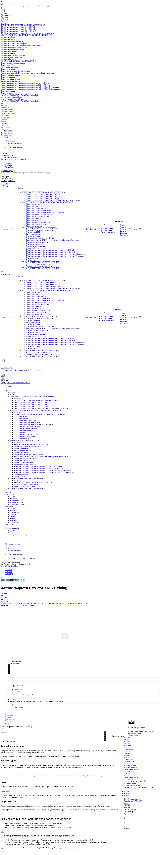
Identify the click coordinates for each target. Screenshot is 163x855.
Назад (14, 392)
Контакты (127, 757)
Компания (13, 510)
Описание (9, 715)
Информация (129, 761)
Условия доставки (130, 767)
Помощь (127, 773)
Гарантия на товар (131, 769)
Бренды (127, 743)
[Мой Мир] (8, 580)
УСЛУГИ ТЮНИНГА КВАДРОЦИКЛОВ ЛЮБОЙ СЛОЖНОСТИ (39, 414)
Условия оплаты (130, 765)
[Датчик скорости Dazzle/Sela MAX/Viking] (81, 636)
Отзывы (8, 717)
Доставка (8, 723)
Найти (127, 805)
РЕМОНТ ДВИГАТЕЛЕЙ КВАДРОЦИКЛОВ (31, 444)
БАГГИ (66, 603)
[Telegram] (24, 580)
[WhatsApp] (17, 580)
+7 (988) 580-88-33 (8, 131)
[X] (11, 580)
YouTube (8, 165)
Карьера (127, 755)
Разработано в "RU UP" (133, 801)
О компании (128, 749)
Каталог (127, 737)
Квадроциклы (6, 603)
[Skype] (21, 580)
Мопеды (41, 603)
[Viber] (14, 580)
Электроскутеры (81, 603)
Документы (128, 759)
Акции (126, 739)
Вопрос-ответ (129, 779)
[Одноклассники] (5, 580)
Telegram (8, 163)
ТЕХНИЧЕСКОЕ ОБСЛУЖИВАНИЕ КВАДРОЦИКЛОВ (36, 400)
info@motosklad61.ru (10, 157)
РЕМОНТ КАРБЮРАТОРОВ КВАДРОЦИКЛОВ (33, 482)
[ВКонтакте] (2, 580)
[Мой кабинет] (2, 364)
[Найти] (3, 10)
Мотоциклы (16, 603)
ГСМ (61, 603)
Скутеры (72, 603)
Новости (127, 751)
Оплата (8, 721)
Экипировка (25, 603)
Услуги (12, 394)
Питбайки (34, 603)
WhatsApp (9, 167)
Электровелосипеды (51, 603)
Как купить (14, 498)
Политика (127, 771)
